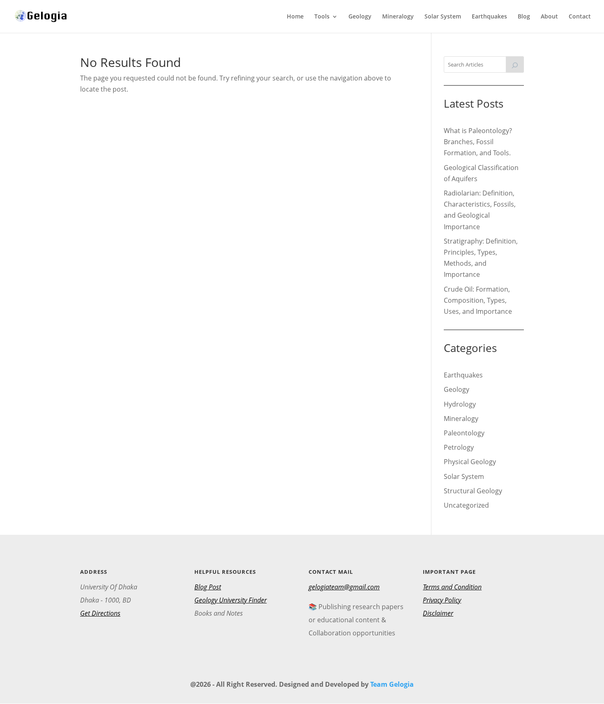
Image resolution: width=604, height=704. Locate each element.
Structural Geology (473, 490)
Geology (359, 17)
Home (295, 17)
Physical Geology (470, 461)
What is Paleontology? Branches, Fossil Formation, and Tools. (478, 141)
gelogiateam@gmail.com (344, 586)
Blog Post (207, 586)
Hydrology (460, 404)
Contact (580, 17)
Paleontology (464, 432)
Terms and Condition (452, 586)
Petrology (459, 447)
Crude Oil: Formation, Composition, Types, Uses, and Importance (478, 300)
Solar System (442, 17)
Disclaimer (438, 613)
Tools (322, 17)
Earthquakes (489, 17)
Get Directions (100, 613)
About (549, 17)
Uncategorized (466, 505)
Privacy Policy (442, 600)
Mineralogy (398, 17)
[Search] (515, 64)
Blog (524, 17)
